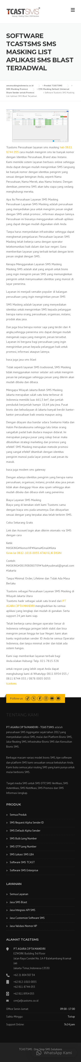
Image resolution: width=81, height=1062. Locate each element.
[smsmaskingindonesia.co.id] (23, 12)
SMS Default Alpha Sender (25, 830)
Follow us (16, 698)
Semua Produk (18, 814)
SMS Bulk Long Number (23, 838)
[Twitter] (33, 698)
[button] (54, 1053)
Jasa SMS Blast (18, 902)
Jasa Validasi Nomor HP (23, 926)
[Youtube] (52, 698)
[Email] (58, 698)
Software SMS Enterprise (24, 870)
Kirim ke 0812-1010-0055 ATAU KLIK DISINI (34, 553)
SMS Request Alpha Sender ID (27, 822)
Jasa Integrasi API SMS (22, 910)
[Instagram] (46, 698)
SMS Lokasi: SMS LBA (22, 854)
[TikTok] (27, 698)
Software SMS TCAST (22, 862)
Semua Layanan (19, 894)
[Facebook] (39, 698)
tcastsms (11, 683)
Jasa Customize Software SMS (27, 918)
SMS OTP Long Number (23, 846)
